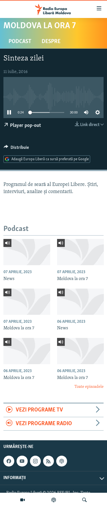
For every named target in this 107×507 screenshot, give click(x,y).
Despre (51, 41)
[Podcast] (53, 500)
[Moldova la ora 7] (80, 252)
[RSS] (48, 461)
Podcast (20, 41)
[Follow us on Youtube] (22, 461)
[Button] (16, 148)
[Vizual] (22, 500)
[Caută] (84, 500)
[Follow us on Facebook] (8, 461)
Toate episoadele (89, 387)
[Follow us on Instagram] (35, 461)
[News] (26, 252)
